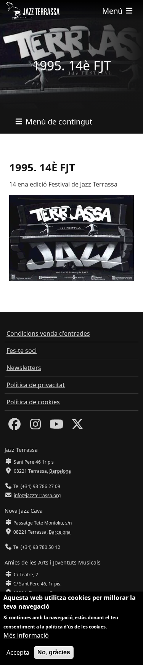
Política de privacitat (35, 385)
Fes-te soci (21, 350)
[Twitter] (77, 426)
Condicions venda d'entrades (48, 333)
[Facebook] (14, 426)
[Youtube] (56, 426)
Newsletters (23, 368)
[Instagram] (35, 426)
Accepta (17, 652)
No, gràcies (53, 652)
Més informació (26, 635)
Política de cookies (33, 402)
